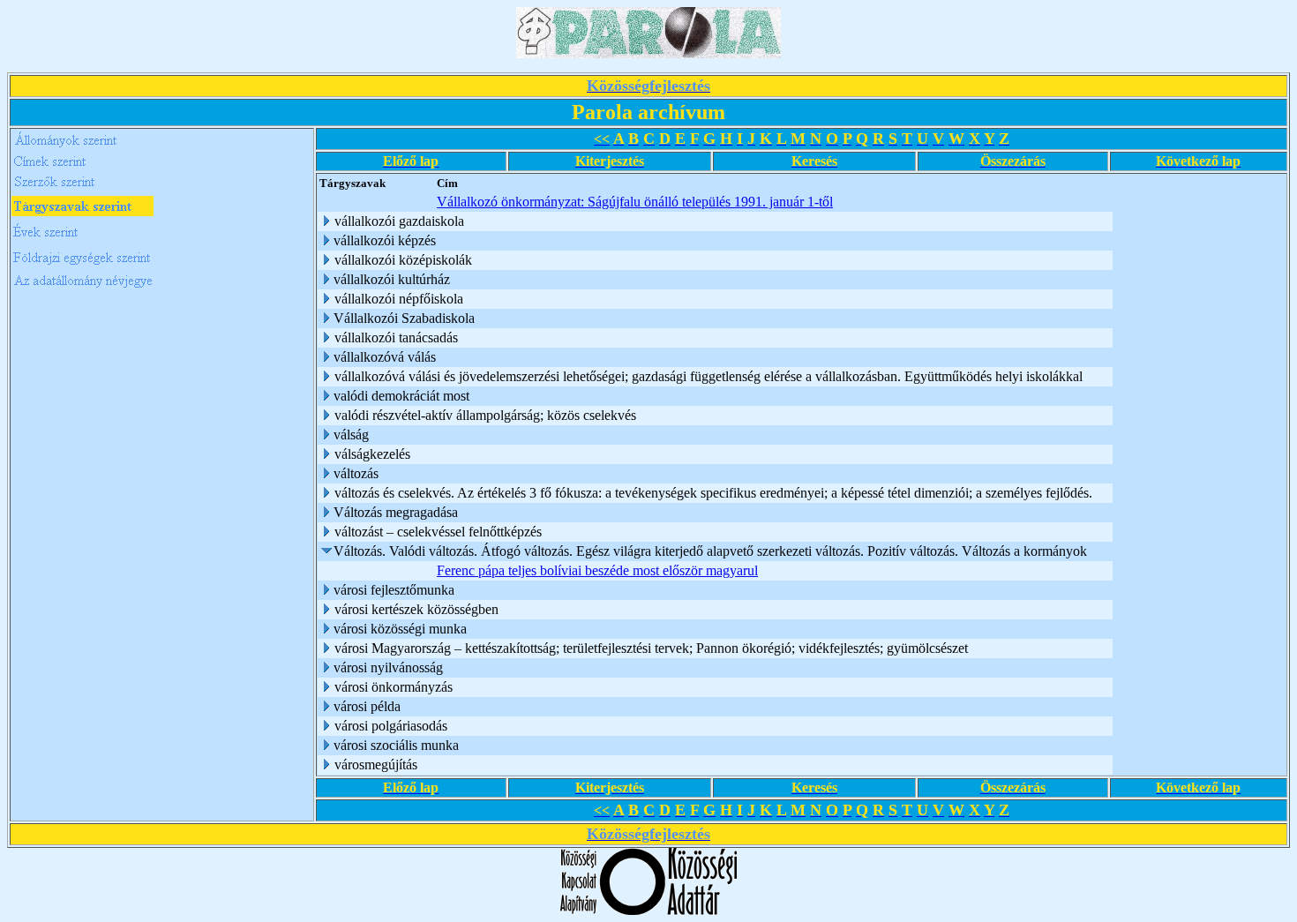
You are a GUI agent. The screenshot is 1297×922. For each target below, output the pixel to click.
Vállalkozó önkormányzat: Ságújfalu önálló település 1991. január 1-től (635, 201)
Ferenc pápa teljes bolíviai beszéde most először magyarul (597, 570)
